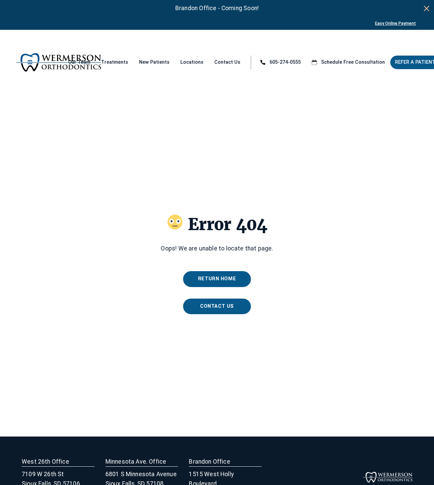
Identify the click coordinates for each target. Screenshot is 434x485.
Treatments (114, 62)
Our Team (79, 62)
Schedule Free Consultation (353, 62)
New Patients (154, 62)
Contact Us (227, 62)
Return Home (217, 279)
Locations (191, 62)
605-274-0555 (285, 62)
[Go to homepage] (36, 62)
